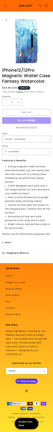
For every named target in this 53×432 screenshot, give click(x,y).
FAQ (8, 301)
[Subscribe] (44, 371)
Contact (10, 308)
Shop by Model (14, 288)
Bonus (5, 146)
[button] (6, 6)
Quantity (6, 96)
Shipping (19, 92)
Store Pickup (12, 295)
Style (4, 133)
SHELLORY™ (25, 413)
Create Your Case (25, 423)
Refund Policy (13, 314)
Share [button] (8, 242)
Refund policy (23, 417)
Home (9, 275)
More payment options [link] (26, 127)
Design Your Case (15, 282)
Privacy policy (39, 417)
